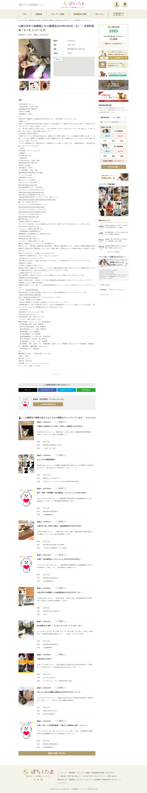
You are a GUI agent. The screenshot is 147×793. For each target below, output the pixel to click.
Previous (21, 59)
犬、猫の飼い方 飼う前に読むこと (69, 776)
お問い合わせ (105, 285)
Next (48, 59)
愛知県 (38, 20)
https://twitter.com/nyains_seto (28, 216)
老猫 (121, 156)
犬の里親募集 (118, 131)
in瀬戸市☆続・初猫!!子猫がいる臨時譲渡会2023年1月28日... (59, 526)
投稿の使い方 (62, 779)
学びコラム (100, 14)
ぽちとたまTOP (22, 20)
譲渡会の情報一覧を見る (57, 753)
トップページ (62, 773)
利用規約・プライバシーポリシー (112, 290)
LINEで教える (86, 390)
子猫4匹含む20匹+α (44, 659)
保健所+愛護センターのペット (113, 161)
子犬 (104, 141)
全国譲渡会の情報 (79, 14)
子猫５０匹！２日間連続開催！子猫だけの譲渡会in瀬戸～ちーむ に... (62, 725)
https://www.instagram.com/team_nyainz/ (32, 212)
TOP (24, 14)
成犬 (113, 141)
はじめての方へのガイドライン (94, 776)
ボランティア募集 (57, 14)
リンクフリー (105, 294)
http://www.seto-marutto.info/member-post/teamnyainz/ (37, 199)
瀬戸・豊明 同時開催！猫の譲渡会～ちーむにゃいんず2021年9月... (62, 493)
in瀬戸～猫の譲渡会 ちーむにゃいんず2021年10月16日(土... (59, 559)
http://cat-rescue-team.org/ (27, 185)
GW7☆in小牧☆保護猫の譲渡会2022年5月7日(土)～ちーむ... (59, 692)
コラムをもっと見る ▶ (113, 252)
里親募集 (39, 14)
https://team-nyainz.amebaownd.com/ (31, 192)
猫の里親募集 (118, 146)
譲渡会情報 (32, 20)
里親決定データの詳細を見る (113, 43)
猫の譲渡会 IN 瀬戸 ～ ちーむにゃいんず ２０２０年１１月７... (60, 625)
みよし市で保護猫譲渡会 (46, 459)
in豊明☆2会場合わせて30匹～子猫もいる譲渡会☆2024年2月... (60, 426)
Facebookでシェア (47, 390)
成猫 (113, 156)
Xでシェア (28, 390)
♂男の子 (107, 136)
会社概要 (97, 779)
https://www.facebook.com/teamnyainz (31, 207)
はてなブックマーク (67, 390)
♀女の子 (120, 136)
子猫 (104, 156)
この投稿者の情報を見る (48, 404)
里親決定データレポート (111, 779)
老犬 (121, 141)
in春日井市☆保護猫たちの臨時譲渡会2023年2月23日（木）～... (60, 592)
